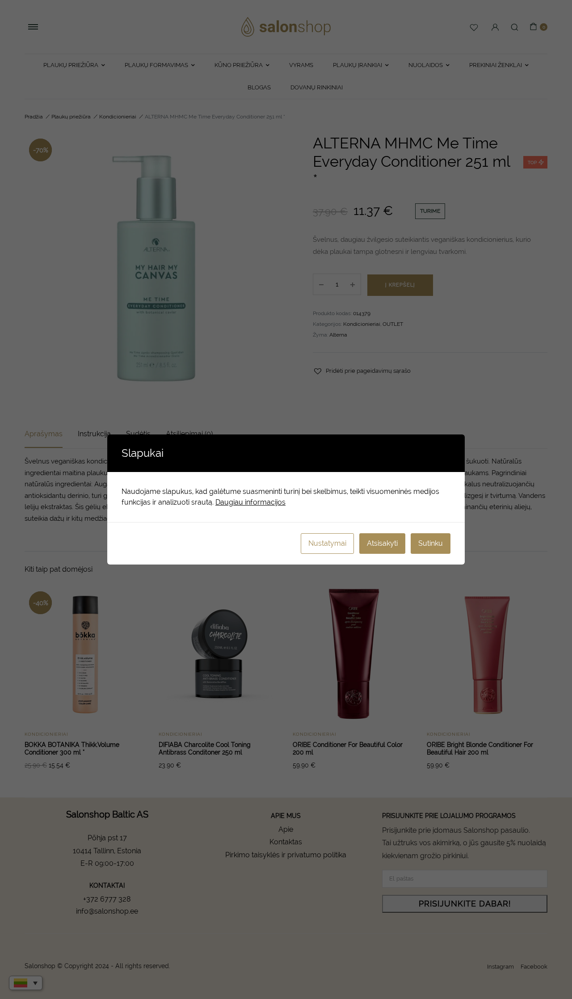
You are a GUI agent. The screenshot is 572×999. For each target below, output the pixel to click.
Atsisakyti (382, 543)
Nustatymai (327, 543)
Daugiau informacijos (250, 502)
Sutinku (430, 543)
